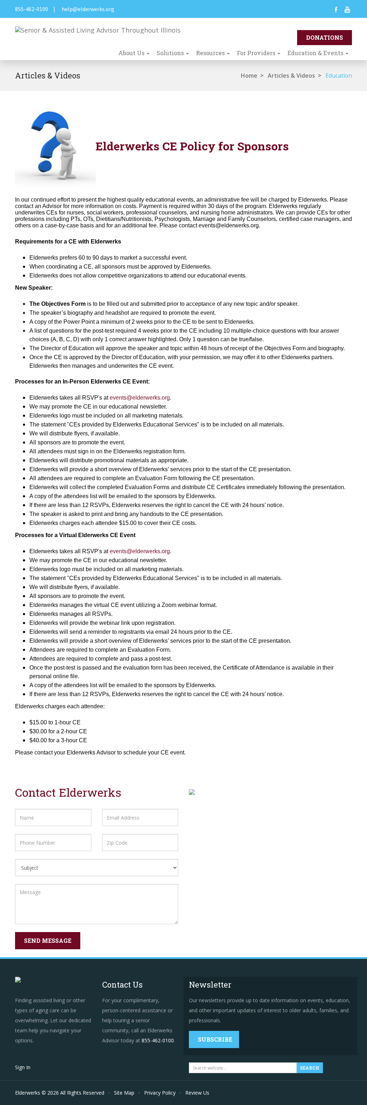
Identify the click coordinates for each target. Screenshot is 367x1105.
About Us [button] (132, 53)
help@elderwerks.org (88, 9)
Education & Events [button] (316, 53)
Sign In (22, 1067)
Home (249, 75)
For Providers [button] (257, 53)
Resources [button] (211, 53)
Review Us (197, 1092)
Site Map (124, 1092)
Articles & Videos (291, 75)
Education (338, 75)
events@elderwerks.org (140, 398)
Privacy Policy (160, 1092)
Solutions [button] (171, 53)
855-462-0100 (31, 9)
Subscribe (215, 1039)
